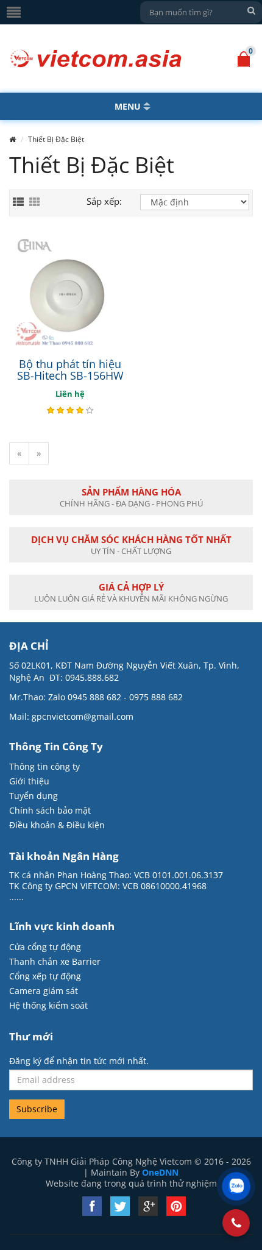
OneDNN (160, 1172)
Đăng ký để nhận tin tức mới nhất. (79, 1061)
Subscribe (36, 1109)
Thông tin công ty (44, 766)
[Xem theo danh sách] (18, 202)
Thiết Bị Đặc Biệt (56, 139)
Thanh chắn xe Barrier (55, 961)
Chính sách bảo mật (50, 810)
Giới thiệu (29, 781)
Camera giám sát (43, 990)
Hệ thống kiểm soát (48, 1005)
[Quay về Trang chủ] (96, 58)
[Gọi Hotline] (236, 1223)
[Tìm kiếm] (251, 10)
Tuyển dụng (33, 795)
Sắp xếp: (104, 201)
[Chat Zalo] (236, 1186)
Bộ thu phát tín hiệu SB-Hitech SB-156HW (70, 370)
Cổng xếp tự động (45, 976)
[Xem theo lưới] (34, 202)
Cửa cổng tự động (45, 947)
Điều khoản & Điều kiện (57, 825)
